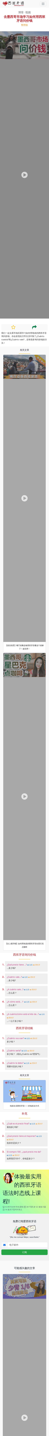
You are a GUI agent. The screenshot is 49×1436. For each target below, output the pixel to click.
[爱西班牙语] (13, 4)
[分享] (34, 327)
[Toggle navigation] (43, 3)
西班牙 (37, 965)
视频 (28, 12)
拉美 (31, 965)
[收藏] (13, 327)
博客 (21, 12)
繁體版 (24, 25)
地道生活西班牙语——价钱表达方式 (24, 1106)
